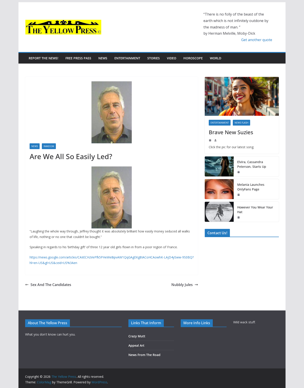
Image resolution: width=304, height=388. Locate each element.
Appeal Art (136, 345)
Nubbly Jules (182, 284)
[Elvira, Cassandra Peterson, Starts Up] (219, 166)
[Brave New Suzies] (242, 96)
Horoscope (193, 58)
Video (171, 58)
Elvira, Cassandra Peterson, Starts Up (251, 164)
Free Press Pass (78, 58)
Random (49, 146)
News (102, 58)
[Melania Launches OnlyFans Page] (219, 189)
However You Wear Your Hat (255, 209)
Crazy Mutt (136, 336)
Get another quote (256, 39)
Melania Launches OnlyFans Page (250, 186)
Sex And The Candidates (50, 284)
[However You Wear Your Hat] (219, 212)
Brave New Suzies (231, 132)
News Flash (241, 122)
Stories (153, 58)
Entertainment (127, 58)
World (215, 58)
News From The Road (144, 355)
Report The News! (43, 58)
